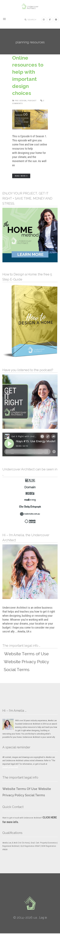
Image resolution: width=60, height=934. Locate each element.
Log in (43, 917)
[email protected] (10, 767)
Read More (20, 176)
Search (31, 20)
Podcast (32, 101)
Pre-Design (20, 101)
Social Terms (35, 795)
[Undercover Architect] (30, 903)
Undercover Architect (30, 6)
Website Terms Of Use (19, 789)
